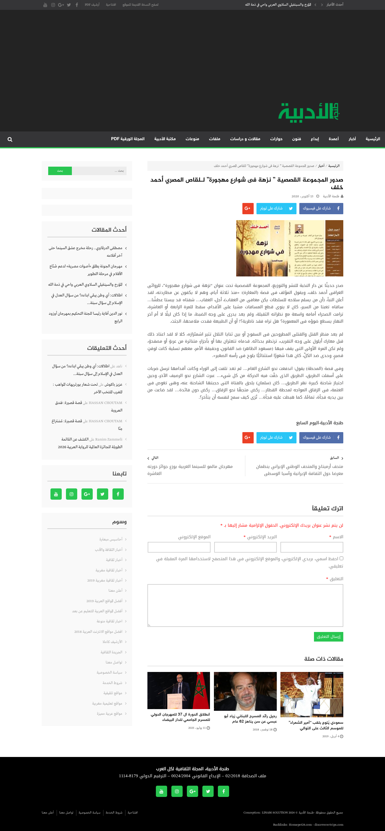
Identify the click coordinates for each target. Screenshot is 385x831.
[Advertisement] (192, 59)
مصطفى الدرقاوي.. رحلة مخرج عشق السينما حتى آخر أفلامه (85, 251)
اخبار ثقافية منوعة (109, 621)
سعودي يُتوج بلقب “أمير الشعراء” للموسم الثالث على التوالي (316, 725)
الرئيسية (373, 139)
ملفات (214, 139)
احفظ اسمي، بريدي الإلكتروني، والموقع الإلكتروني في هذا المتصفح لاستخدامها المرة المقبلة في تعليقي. (249, 562)
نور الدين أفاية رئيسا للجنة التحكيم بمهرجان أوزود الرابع (85, 317)
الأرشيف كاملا (112, 642)
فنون (296, 139)
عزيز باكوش (113, 384)
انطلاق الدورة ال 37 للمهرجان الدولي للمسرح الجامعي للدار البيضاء (180, 717)
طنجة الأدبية (331, 196)
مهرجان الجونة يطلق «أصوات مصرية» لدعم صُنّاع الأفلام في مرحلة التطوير (86, 270)
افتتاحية (111, 5)
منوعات (192, 139)
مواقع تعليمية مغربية (107, 703)
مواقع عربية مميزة (109, 713)
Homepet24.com (300, 825)
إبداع (315, 139)
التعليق (334, 579)
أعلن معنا (115, 590)
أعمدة (334, 139)
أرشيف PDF (92, 5)
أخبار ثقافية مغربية (109, 570)
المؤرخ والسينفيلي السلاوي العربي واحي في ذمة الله (278, 5)
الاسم (336, 537)
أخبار (352, 139)
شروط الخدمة (112, 683)
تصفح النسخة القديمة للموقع (140, 5)
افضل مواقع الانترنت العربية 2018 (98, 631)
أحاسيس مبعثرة (110, 539)
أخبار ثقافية (114, 560)
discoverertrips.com (329, 825)
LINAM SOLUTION (275, 813)
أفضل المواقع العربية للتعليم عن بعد (97, 611)
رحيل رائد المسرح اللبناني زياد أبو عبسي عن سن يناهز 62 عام (250, 719)
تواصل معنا (114, 662)
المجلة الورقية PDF (128, 139)
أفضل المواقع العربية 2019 (104, 601)
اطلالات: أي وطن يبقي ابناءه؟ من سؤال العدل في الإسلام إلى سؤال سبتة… (86, 299)
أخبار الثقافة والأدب (108, 550)
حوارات (276, 139)
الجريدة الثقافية (111, 652)
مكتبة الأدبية (165, 139)
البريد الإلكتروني (260, 537)
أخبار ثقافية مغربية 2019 (104, 580)
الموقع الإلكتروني (194, 537)
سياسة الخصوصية (109, 672)
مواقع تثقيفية (112, 693)
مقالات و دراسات (245, 139)
